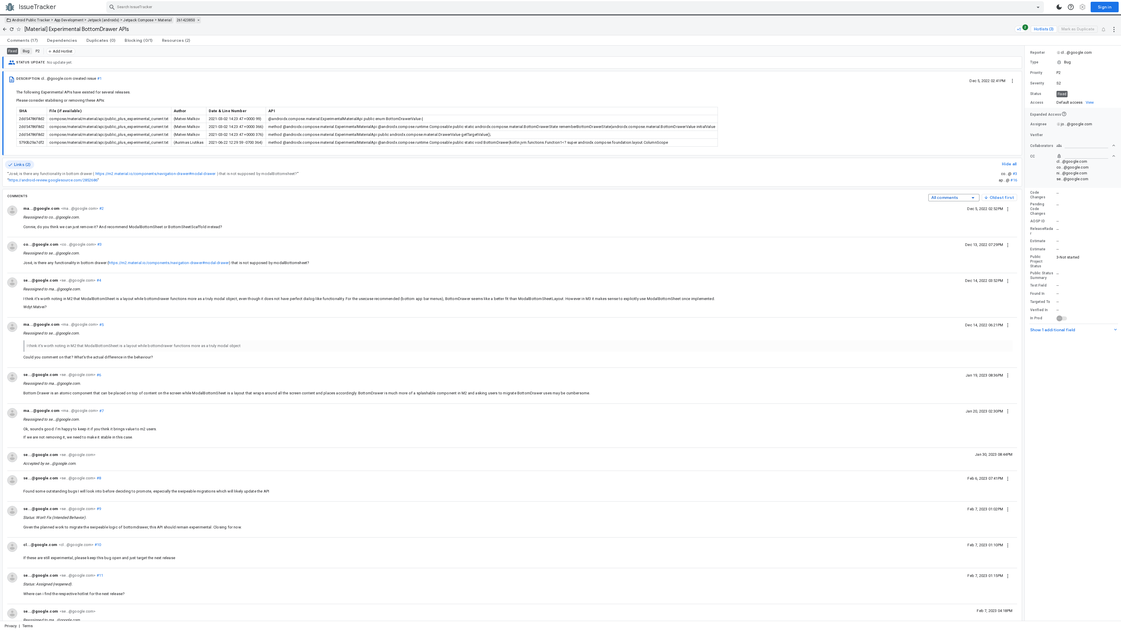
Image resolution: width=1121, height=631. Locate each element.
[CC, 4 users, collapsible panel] (1085, 156)
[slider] (1025, 333)
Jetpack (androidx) (103, 20)
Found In (1037, 294)
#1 (99, 78)
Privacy (11, 626)
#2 (101, 208)
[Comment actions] (1007, 208)
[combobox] (576, 7)
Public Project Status (1036, 261)
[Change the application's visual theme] (1059, 7)
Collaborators (1041, 146)
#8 (98, 478)
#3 (1015, 173)
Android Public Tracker (31, 20)
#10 (97, 544)
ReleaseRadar (1041, 231)
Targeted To (1040, 302)
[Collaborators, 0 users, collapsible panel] (1085, 145)
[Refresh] (11, 29)
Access (1037, 102)
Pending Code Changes (1037, 209)
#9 (98, 509)
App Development (69, 20)
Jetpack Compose (138, 20)
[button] (1072, 62)
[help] (1071, 7)
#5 (101, 324)
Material (165, 20)
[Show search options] (1038, 7)
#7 (101, 410)
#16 (1013, 180)
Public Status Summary (1041, 275)
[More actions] (1114, 29)
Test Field (1038, 285)
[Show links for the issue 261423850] (198, 20)
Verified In (1039, 310)
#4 (98, 280)
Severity (1037, 83)
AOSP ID (1037, 221)
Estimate (1037, 241)
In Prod (1036, 318)
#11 (99, 575)
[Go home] (4, 29)
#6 (98, 374)
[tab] (22, 40)
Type (1034, 62)
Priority (1036, 73)
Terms (27, 626)
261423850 (186, 20)
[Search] (112, 7)
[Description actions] (1012, 80)
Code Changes (1037, 194)
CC (1032, 156)
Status (1036, 94)
